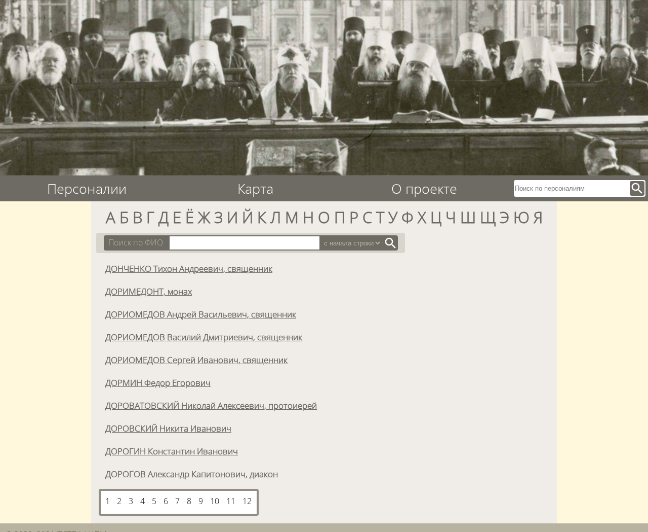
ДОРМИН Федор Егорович (158, 382)
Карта (255, 188)
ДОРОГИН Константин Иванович (171, 451)
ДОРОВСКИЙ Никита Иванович (168, 428)
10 (214, 501)
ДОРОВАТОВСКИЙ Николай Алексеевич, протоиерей (211, 405)
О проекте (424, 188)
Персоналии (87, 188)
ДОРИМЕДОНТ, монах (148, 291)
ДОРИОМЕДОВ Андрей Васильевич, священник (200, 314)
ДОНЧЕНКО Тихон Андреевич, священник (188, 268)
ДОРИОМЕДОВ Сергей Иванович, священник (196, 359)
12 (247, 501)
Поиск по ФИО (135, 242)
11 (230, 501)
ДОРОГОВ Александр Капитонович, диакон (191, 474)
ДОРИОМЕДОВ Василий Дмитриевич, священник (203, 337)
